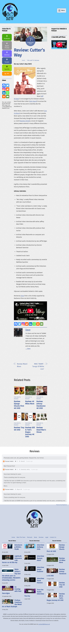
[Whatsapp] (34, 324)
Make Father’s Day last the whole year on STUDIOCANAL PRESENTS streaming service (11, 574)
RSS (8, 73)
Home (13, 537)
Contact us (53, 537)
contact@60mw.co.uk (44, 624)
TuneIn (7, 62)
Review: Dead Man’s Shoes (41, 429)
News (35, 537)
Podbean (7, 38)
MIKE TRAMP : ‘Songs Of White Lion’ (38, 366)
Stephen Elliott (25, 121)
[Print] (38, 324)
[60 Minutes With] (10, 20)
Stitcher (7, 55)
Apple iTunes (7, 47)
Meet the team (21, 537)
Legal (46, 537)
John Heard (33, 101)
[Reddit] (26, 324)
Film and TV (30, 60)
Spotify (6, 69)
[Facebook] (15, 324)
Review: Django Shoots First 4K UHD (19, 404)
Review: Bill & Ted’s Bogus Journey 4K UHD (30, 432)
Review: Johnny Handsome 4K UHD (40, 404)
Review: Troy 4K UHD (19, 428)
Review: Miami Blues (22, 365)
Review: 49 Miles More (29, 402)
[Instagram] (23, 324)
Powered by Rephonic (61, 504)
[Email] (41, 324)
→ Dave (27, 348)
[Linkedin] (30, 324)
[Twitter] (19, 324)
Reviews (36, 60)
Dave (23, 60)
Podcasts (29, 537)
